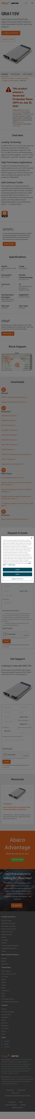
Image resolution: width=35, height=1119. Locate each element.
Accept (17, 569)
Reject (17, 574)
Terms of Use (11, 564)
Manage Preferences (17, 578)
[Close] (32, 538)
